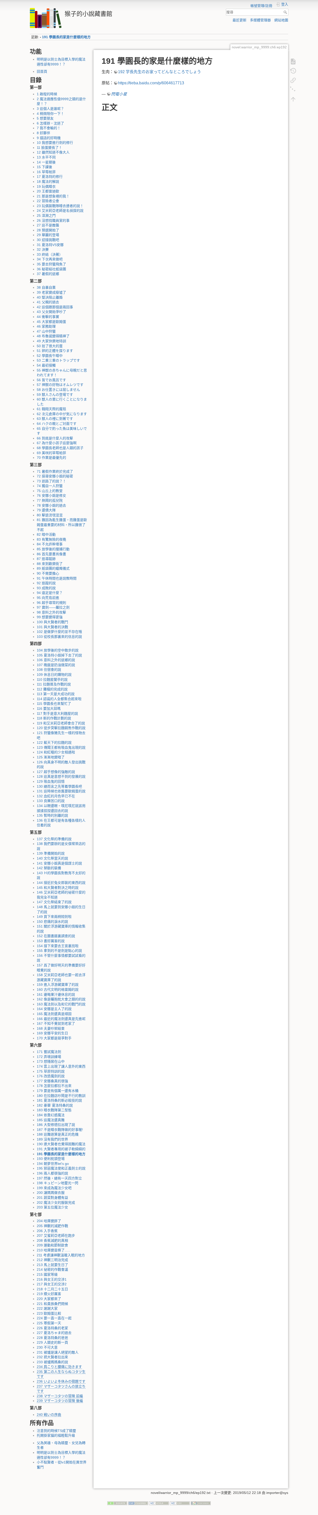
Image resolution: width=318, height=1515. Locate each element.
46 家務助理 (46, 326)
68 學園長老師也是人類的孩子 (60, 448)
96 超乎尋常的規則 (51, 603)
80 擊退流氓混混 (50, 515)
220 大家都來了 (49, 1299)
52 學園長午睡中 (50, 356)
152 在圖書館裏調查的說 (56, 936)
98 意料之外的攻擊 (51, 612)
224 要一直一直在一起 (54, 1318)
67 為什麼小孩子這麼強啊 (57, 443)
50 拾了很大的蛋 (50, 346)
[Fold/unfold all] (293, 89)
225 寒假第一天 (49, 1323)
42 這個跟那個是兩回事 (55, 307)
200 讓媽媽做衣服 (51, 1193)
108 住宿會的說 (49, 670)
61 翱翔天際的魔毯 (51, 409)
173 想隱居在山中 (51, 1061)
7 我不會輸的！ (49, 128)
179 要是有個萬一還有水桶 (58, 1091)
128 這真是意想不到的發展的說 (61, 776)
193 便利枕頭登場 (51, 1159)
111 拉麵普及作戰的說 (54, 684)
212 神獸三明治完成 (52, 1260)
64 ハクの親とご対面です (57, 424)
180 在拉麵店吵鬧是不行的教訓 (61, 1096)
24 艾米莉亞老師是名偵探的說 (60, 211)
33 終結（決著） (50, 254)
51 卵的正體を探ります (55, 351)
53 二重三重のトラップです (58, 360)
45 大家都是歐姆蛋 (51, 322)
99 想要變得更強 (50, 617)
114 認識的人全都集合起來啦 (59, 699)
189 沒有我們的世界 (52, 1139)
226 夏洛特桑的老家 (52, 1328)
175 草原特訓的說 (51, 1071)
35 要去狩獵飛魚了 (51, 264)
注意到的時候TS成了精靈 (56, 1431)
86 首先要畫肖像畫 (51, 554)
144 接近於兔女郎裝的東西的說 (61, 883)
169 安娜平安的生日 (52, 1033)
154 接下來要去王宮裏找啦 (58, 946)
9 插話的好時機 (49, 138)
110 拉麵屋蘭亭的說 (52, 679)
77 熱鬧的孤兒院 (50, 500)
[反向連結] (293, 80)
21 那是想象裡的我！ (53, 196)
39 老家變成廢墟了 (51, 292)
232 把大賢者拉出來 (52, 1357)
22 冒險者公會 (48, 201)
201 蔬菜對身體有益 (52, 1198)
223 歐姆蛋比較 (49, 1313)
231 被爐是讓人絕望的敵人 (58, 1352)
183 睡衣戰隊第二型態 (54, 1110)
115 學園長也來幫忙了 (54, 704)
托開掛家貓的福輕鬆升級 (56, 1435)
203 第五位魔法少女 (52, 1207)
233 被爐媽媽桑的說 (52, 1362)
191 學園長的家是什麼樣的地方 (66, 37)
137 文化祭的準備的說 (54, 839)
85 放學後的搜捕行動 (53, 549)
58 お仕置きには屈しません (58, 390)
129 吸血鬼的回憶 (51, 781)
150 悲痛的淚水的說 (52, 922)
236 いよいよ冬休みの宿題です (61, 1381)
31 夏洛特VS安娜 (50, 245)
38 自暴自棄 (46, 287)
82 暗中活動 (46, 534)
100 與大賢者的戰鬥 (52, 622)
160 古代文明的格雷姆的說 (58, 989)
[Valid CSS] (180, 1503)
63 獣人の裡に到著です (55, 419)
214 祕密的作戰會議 (52, 1269)
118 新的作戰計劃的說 (54, 718)
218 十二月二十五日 (52, 1289)
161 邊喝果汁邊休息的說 (56, 994)
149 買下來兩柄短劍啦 (54, 917)
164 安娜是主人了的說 (54, 1009)
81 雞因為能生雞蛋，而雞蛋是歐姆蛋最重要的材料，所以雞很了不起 (62, 524)
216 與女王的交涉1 (52, 1279)
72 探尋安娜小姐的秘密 (55, 476)
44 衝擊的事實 (48, 317)
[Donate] (117, 1503)
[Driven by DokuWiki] (201, 1503)
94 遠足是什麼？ (50, 593)
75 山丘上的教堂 (50, 491)
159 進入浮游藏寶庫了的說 (58, 985)
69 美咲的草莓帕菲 (51, 453)
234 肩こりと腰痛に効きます (59, 1367)
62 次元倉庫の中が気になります (62, 414)
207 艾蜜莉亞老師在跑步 (56, 1235)
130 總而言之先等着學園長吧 (59, 786)
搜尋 (285, 12)
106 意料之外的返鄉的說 (56, 660)
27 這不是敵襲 (48, 225)
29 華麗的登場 (48, 235)
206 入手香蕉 (47, 1231)
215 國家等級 (47, 1274)
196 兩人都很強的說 (52, 1173)
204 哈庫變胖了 (49, 1221)
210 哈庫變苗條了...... (54, 1250)
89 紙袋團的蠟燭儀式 (53, 568)
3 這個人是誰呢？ (50, 109)
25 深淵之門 (46, 215)
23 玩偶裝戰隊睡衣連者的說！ (60, 206)
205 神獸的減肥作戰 (52, 1226)
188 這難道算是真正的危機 (58, 1134)
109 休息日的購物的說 (54, 675)
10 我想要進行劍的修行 (55, 143)
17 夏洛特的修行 (50, 177)
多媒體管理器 (260, 20)
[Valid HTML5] (159, 1503)
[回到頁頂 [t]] (293, 98)
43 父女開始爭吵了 (51, 312)
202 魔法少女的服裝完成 (56, 1203)
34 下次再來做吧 (50, 259)
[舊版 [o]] (293, 70)
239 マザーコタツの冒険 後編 (60, 1401)
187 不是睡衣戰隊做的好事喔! (60, 1130)
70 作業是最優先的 (51, 458)
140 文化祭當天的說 (52, 858)
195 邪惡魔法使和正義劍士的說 (61, 1168)
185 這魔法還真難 (51, 1120)
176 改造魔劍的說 (51, 1076)
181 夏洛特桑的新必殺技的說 (59, 1100)
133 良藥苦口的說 (51, 801)
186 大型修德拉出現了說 (56, 1125)
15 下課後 (44, 167)
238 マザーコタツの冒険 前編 (60, 1396)
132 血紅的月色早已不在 (56, 796)
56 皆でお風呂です (51, 380)
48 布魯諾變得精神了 (53, 336)
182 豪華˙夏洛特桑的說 (55, 1105)
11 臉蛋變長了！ (49, 148)
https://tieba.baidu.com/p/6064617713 (151, 83)
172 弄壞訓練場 (49, 1057)
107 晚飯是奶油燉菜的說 (56, 665)
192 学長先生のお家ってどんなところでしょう (159, 72)
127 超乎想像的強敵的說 (56, 772)
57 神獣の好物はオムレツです (60, 385)
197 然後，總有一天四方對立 (59, 1178)
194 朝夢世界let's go (53, 1164)
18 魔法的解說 (48, 182)
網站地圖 (281, 20)
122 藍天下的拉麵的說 (54, 742)
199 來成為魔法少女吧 (54, 1188)
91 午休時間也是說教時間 (57, 578)
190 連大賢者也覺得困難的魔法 (61, 1144)
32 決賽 (43, 249)
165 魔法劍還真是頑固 (54, 1014)
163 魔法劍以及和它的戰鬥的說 (61, 1004)
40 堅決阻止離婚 (50, 297)
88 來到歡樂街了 (50, 564)
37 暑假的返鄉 (48, 274)
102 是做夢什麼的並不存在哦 (59, 632)
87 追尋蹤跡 (46, 559)
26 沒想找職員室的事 (53, 220)
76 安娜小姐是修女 (51, 495)
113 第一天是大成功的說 (56, 694)
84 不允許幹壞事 (50, 544)
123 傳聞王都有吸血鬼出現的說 (61, 747)
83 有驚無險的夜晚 (51, 539)
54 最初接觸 (46, 365)
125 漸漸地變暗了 (51, 757)
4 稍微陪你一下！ (50, 114)
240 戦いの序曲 (49, 1415)
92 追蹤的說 (46, 583)
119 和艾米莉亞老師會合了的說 (61, 723)
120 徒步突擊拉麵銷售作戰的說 (61, 728)
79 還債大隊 (46, 510)
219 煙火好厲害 (49, 1294)
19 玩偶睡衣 (46, 186)
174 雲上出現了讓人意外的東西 (61, 1066)
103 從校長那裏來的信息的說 (59, 637)
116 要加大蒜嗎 (49, 709)
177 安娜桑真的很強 (52, 1081)
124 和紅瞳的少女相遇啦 (56, 752)
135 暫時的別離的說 (52, 815)
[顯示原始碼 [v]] (293, 61)
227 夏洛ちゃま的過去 (54, 1333)
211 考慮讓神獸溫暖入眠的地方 (61, 1255)
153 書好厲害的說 (51, 941)
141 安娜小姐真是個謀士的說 (59, 863)
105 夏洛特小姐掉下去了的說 (59, 655)
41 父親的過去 (48, 302)
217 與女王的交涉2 (52, 1284)
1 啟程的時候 (47, 94)
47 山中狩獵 (46, 331)
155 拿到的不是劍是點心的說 (59, 951)
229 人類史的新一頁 (52, 1342)
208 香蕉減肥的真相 (52, 1240)
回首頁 (42, 71)
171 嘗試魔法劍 (49, 1052)
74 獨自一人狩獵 (50, 486)
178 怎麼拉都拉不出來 (54, 1086)
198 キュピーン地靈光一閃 (57, 1183)
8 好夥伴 (43, 133)
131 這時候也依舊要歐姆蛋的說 (61, 791)
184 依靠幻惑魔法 (51, 1115)
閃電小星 (119, 94)
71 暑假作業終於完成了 (55, 471)
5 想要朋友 (45, 118)
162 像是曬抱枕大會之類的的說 (61, 999)
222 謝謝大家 (47, 1308)
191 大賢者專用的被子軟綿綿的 (61, 1149)
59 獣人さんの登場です (55, 395)
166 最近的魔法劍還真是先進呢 (61, 1019)
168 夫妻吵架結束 (51, 1028)
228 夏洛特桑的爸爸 (52, 1338)
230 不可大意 (47, 1347)
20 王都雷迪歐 (48, 191)
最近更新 (239, 20)
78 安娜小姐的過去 (51, 505)
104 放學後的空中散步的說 (58, 650)
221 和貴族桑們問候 (52, 1304)
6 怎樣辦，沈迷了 (50, 123)
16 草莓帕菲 (46, 172)
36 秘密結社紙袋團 (51, 269)
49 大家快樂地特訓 (51, 341)
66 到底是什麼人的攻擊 (55, 438)
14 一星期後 (46, 162)
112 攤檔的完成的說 (52, 689)
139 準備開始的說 (51, 853)
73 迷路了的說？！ (51, 481)
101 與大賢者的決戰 (52, 627)
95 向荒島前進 (48, 598)
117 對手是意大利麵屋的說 (57, 713)
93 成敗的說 (46, 588)
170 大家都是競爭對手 (54, 1038)
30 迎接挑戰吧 (48, 240)
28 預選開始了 (48, 230)
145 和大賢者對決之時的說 (58, 888)
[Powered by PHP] (138, 1503)
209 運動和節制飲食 (52, 1245)
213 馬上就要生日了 (52, 1265)
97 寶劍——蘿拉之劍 (53, 607)
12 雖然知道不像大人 (53, 152)
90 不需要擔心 (48, 573)
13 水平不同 (46, 157)
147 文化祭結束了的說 (54, 902)
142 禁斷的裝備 (49, 868)
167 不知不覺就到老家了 (56, 1023)
